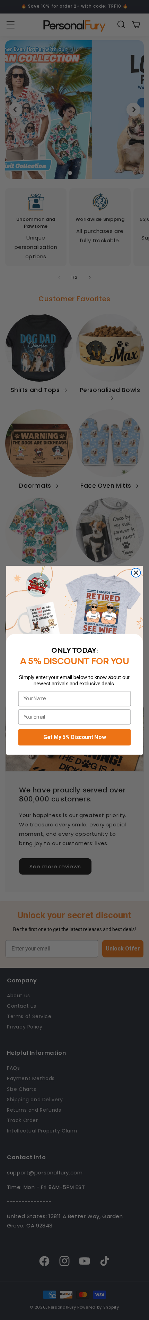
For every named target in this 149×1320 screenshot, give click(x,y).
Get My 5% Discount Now (74, 737)
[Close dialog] (135, 572)
